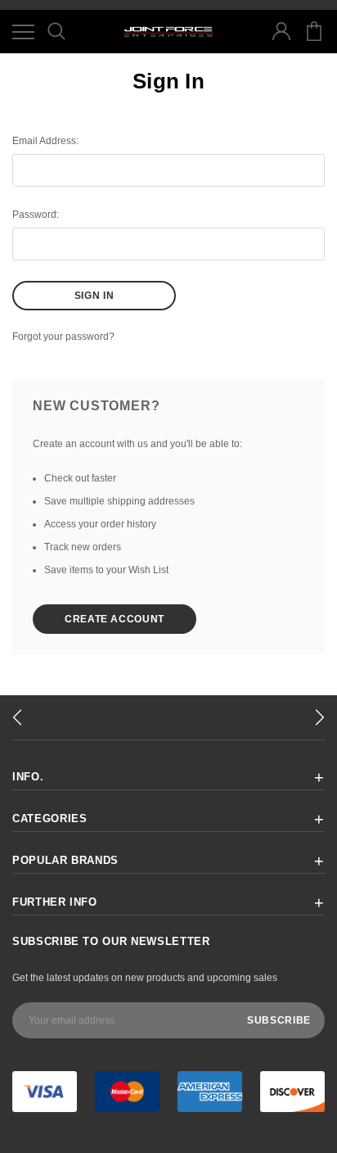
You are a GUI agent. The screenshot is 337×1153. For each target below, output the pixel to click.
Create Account (114, 619)
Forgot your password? (63, 336)
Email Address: (45, 141)
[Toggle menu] (23, 31)
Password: (35, 214)
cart (314, 31)
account (281, 31)
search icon (56, 31)
